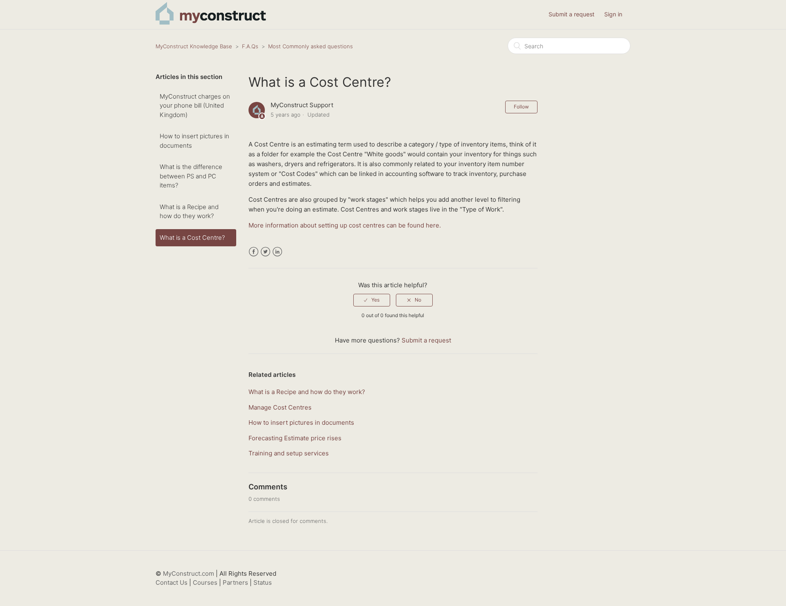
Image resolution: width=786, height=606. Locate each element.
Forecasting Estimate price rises (294, 438)
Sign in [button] (613, 14)
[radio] (371, 300)
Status (262, 582)
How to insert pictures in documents (194, 140)
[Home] (211, 22)
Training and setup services (288, 453)
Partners (235, 582)
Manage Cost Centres (280, 407)
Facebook (253, 252)
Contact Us (171, 582)
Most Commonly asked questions (310, 46)
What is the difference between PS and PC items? (191, 176)
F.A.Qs (250, 46)
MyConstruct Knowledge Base (194, 46)
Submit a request (571, 14)
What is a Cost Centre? (192, 237)
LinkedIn (277, 252)
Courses (205, 582)
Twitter (265, 252)
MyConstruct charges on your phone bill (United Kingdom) (195, 105)
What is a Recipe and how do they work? (189, 211)
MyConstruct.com (188, 573)
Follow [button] (521, 107)
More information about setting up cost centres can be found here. (344, 225)
